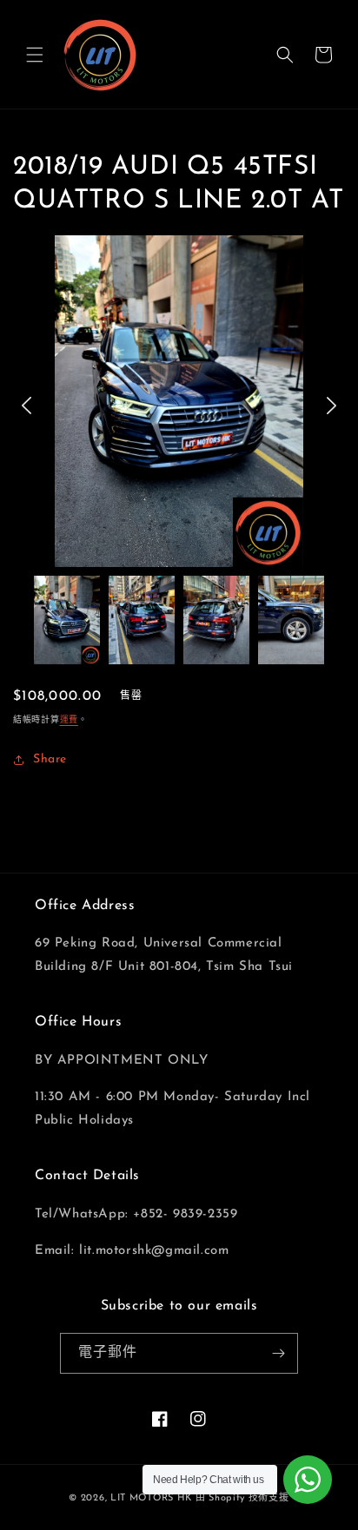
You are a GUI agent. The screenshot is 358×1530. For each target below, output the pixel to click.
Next (331, 405)
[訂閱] (278, 1353)
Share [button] (50, 759)
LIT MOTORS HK (151, 1498)
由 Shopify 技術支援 (242, 1498)
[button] (35, 55)
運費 (69, 720)
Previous (26, 405)
